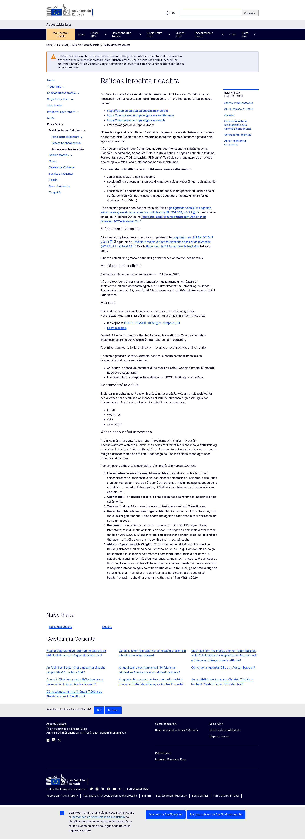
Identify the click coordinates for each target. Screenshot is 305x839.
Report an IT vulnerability (62, 795)
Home (81, 34)
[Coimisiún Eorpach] (72, 10)
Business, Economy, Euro (170, 759)
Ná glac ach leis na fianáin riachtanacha (216, 814)
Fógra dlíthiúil (200, 795)
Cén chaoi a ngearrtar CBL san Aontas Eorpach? (223, 667)
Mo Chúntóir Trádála (60, 34)
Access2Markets (56, 723)
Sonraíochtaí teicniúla (237, 134)
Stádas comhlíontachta (238, 103)
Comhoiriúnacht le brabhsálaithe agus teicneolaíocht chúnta (237, 124)
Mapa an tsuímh (219, 736)
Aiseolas (229, 115)
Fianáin (146, 795)
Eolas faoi (245, 34)
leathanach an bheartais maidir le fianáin (98, 817)
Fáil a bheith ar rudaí (226, 795)
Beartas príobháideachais (171, 795)
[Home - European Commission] (69, 780)
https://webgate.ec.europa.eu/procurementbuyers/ (140, 115)
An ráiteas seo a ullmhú (238, 109)
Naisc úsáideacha (60, 626)
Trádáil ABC (94, 34)
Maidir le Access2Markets (225, 730)
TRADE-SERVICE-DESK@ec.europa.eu (150, 323)
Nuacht (107, 626)
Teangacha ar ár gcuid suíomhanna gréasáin (110, 795)
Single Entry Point (154, 34)
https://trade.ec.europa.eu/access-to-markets (137, 110)
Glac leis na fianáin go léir (165, 814)
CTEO (232, 34)
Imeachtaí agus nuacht (204, 34)
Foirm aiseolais (116, 327)
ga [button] (173, 13)
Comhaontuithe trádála (121, 34)
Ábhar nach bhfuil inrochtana (235, 142)
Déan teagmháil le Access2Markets (176, 730)
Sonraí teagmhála (137, 788)
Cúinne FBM (180, 34)
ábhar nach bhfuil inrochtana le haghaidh (172, 246)
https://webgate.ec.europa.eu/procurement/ (136, 120)
